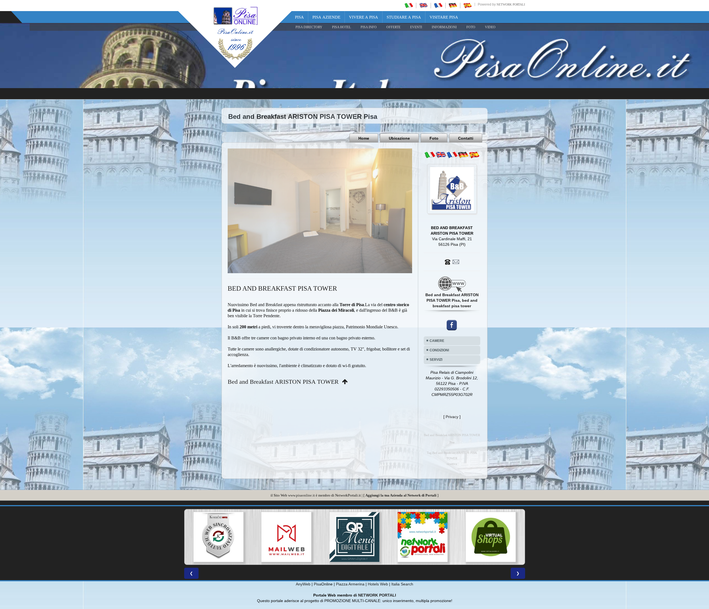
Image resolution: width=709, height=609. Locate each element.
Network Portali (511, 4)
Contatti (465, 138)
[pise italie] (438, 5)
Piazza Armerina (350, 584)
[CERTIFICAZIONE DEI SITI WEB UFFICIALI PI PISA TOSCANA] (423, 537)
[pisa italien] (452, 5)
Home (363, 138)
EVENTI (416, 27)
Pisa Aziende (326, 17)
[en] (440, 155)
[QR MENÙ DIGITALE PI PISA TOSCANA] (218, 537)
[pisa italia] (408, 5)
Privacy (452, 416)
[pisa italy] (423, 5)
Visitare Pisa (444, 17)
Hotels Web (378, 584)
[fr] (452, 155)
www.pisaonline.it (301, 495)
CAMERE (437, 341)
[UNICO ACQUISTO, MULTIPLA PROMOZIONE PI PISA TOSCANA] (286, 537)
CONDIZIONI (439, 350)
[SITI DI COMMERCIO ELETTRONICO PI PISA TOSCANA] (354, 537)
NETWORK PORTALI (377, 595)
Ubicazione (399, 138)
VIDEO (490, 27)
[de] (463, 155)
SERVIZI (436, 360)
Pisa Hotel (341, 27)
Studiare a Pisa (404, 17)
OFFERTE (393, 27)
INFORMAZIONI (444, 27)
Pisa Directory (309, 27)
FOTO (470, 27)
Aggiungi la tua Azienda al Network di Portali (400, 495)
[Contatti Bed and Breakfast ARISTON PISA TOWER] (452, 261)
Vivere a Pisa (363, 17)
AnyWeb (303, 584)
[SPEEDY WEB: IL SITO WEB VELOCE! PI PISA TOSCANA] (491, 537)
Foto (434, 138)
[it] (429, 155)
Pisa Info (369, 27)
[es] (474, 155)
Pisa (299, 17)
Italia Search (402, 584)
